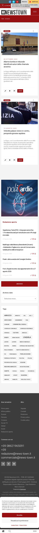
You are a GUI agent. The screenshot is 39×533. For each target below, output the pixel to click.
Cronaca (6, 31)
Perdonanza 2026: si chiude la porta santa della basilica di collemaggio (25, 5)
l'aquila (27, 335)
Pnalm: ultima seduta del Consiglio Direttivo (17, 245)
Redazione (24, 412)
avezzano (8, 318)
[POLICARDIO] (19, 198)
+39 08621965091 (12, 444)
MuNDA (14, 343)
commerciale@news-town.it (18, 455)
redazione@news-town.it (16, 451)
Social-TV (4, 421)
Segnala (23, 406)
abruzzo (8, 313)
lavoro (14, 340)
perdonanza (13, 352)
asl (25, 313)
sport (15, 373)
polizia (30, 356)
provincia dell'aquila (10, 360)
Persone (4, 415)
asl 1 (30, 313)
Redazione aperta (7, 430)
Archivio (19, 282)
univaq (6, 377)
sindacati (7, 373)
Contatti (23, 409)
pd (5, 352)
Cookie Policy (14, 525)
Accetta (19, 515)
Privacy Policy (23, 525)
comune (6, 322)
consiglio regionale (26, 326)
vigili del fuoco (25, 377)
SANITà (6, 369)
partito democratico (22, 348)
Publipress (23, 487)
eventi (6, 335)
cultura (15, 330)
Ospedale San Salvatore (27, 343)
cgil (27, 318)
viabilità (14, 377)
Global (3, 424)
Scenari (3, 412)
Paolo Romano (8, 348)
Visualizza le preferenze (19, 521)
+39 (3, 448)
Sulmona (24, 373)
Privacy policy (25, 415)
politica (21, 356)
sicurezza (31, 369)
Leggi (20, 91)
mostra (6, 343)
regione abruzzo (10, 364)
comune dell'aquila (19, 322)
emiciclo (24, 330)
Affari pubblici (5, 409)
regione (22, 360)
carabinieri (18, 318)
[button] (33, 31)
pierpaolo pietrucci (10, 356)
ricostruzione (24, 364)
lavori (6, 340)
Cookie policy (25, 418)
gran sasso (16, 335)
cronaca (6, 330)
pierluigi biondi (25, 352)
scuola (14, 369)
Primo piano (5, 406)
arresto (17, 313)
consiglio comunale (10, 326)
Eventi (3, 427)
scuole (22, 369)
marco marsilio (25, 340)
